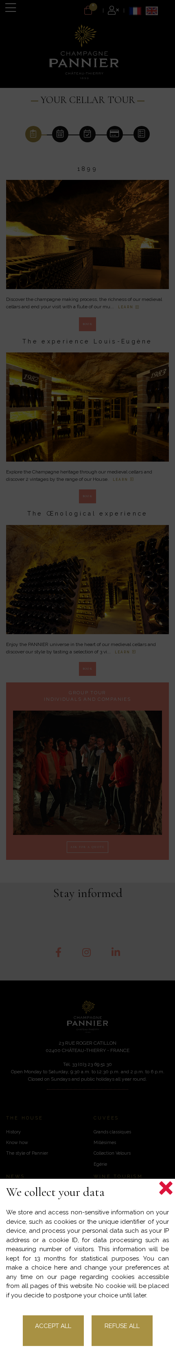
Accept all (53, 1326)
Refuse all (122, 1326)
